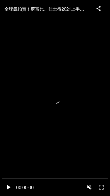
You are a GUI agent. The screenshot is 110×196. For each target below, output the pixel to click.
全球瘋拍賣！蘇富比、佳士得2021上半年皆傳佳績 (47, 9)
